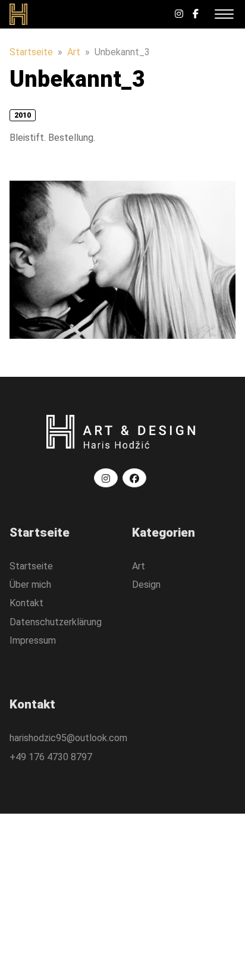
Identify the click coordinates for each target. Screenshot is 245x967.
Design (146, 584)
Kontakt (26, 603)
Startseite (31, 52)
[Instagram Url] (179, 14)
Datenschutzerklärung (56, 622)
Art (73, 52)
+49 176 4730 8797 (51, 757)
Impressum (33, 640)
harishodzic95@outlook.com (68, 738)
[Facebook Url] (195, 14)
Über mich (30, 584)
